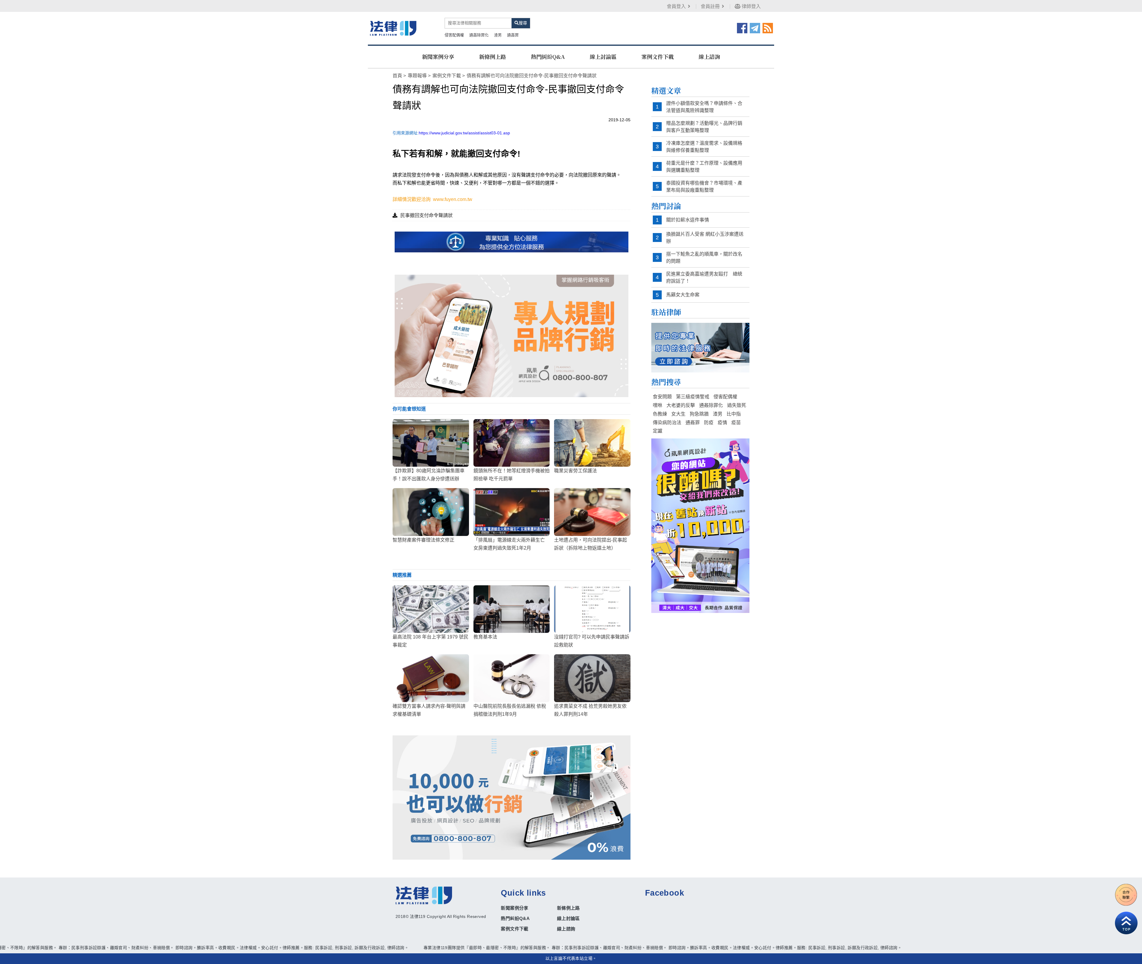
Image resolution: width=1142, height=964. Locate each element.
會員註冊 (710, 6)
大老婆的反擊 (680, 405)
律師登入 (751, 6)
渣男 (498, 35)
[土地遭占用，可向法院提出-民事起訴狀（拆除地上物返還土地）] (592, 512)
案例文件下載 (657, 56)
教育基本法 (485, 636)
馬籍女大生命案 (682, 294)
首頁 (397, 75)
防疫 (708, 422)
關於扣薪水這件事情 (687, 219)
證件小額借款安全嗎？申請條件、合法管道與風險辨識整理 (704, 107)
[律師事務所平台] (511, 336)
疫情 (722, 422)
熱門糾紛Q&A (548, 56)
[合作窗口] (1126, 894)
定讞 (657, 430)
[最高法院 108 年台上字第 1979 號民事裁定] (431, 609)
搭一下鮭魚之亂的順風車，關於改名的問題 (704, 257)
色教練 (660, 413)
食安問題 (662, 396)
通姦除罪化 (479, 35)
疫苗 (736, 422)
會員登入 (676, 6)
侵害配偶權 (454, 35)
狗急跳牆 (699, 413)
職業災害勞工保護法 (575, 470)
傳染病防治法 (667, 422)
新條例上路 (492, 56)
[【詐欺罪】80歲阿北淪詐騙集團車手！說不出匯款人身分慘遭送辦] (431, 443)
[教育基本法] (511, 609)
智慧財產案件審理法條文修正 (423, 539)
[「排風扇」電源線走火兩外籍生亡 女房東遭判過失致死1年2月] (511, 512)
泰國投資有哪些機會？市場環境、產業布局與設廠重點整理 (704, 186)
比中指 (734, 413)
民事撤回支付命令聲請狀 (426, 215)
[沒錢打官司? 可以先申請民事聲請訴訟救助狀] (592, 609)
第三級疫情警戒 (692, 396)
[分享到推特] (755, 27)
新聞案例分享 (438, 56)
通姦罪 (513, 35)
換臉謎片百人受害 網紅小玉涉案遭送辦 (704, 238)
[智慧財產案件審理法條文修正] (431, 512)
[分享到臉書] (742, 27)
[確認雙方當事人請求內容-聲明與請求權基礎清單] (431, 678)
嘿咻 (657, 405)
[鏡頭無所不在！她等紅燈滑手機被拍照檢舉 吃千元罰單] (511, 443)
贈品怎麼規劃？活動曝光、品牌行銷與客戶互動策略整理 (704, 127)
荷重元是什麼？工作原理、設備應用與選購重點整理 (704, 167)
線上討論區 (603, 56)
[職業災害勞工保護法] (592, 443)
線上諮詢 (709, 56)
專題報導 (417, 75)
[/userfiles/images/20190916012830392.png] (393, 28)
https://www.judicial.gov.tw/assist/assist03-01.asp (464, 132)
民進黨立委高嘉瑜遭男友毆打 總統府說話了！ (704, 277)
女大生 (678, 413)
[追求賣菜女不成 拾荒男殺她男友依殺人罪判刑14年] (592, 678)
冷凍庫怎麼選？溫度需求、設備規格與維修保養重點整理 (704, 147)
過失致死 (736, 405)
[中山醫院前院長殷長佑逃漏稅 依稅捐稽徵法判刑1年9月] (511, 678)
